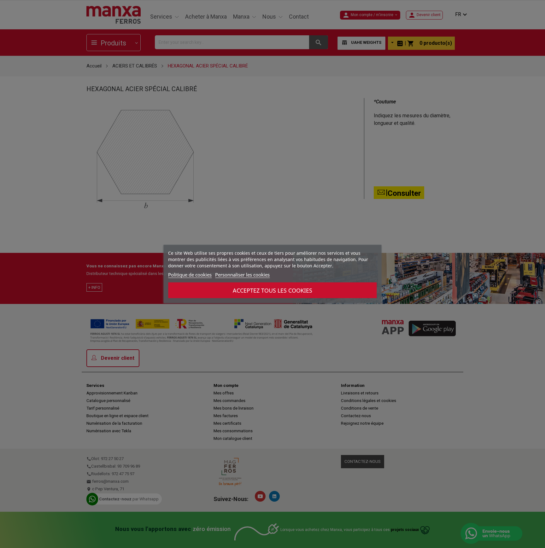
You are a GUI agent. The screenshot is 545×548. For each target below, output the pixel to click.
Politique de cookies (190, 274)
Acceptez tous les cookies (272, 290)
